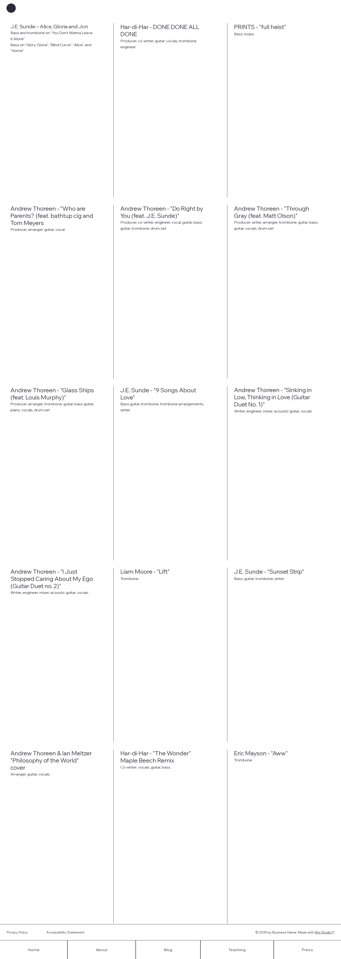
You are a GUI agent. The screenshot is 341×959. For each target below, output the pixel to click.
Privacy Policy (17, 932)
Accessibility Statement (65, 932)
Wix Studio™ (324, 932)
